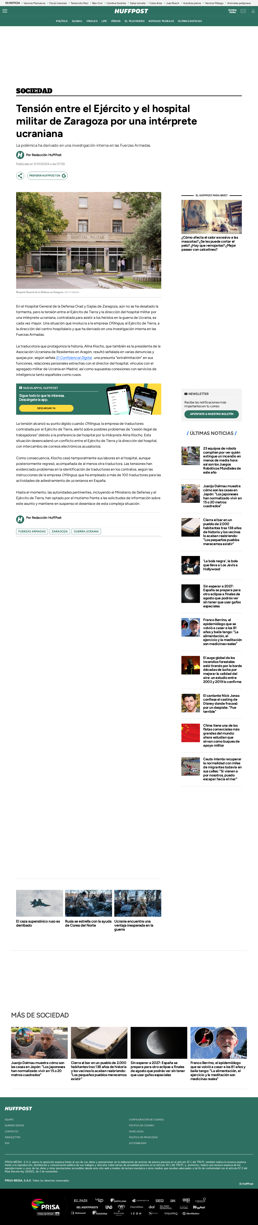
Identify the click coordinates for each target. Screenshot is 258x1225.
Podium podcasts (120, 1212)
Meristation (191, 1212)
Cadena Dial (153, 1206)
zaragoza (60, 531)
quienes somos (14, 1125)
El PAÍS (83, 1200)
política (62, 21)
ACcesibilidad (137, 1143)
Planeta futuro (183, 1206)
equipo (9, 1119)
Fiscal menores (58, 3)
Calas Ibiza (156, 3)
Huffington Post (88, 1206)
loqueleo (172, 1212)
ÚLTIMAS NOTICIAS (190, 21)
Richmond (80, 1212)
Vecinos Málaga (214, 3)
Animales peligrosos (239, 3)
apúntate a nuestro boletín (211, 414)
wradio (122, 1206)
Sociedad (34, 91)
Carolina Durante (116, 3)
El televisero (135, 21)
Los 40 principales (102, 1200)
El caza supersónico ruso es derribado (38, 923)
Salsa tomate (138, 3)
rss (7, 1143)
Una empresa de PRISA (47, 1204)
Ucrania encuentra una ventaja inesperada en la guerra (133, 925)
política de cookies (141, 1125)
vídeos (116, 21)
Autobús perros (192, 3)
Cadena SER (160, 1200)
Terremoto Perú (79, 3)
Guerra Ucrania (86, 531)
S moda (154, 1212)
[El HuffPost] (131, 11)
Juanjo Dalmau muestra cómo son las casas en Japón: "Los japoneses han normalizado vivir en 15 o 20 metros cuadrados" (222, 496)
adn (185, 1200)
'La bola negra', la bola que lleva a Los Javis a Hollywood (220, 565)
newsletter (12, 1137)
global (77, 21)
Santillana (121, 1200)
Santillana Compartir (142, 1200)
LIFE (104, 21)
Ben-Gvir (97, 3)
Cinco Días (138, 1206)
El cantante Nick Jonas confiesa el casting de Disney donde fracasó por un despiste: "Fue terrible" (221, 703)
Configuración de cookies (146, 1119)
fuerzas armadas (32, 531)
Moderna (100, 1212)
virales (92, 21)
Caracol (201, 1200)
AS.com (172, 1200)
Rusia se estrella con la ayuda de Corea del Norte (88, 923)
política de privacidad (143, 1137)
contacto (11, 1131)
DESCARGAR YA (46, 408)
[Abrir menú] (4, 11)
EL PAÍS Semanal (167, 1206)
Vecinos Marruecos (34, 3)
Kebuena (197, 1206)
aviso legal (136, 1131)
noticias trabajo (161, 21)
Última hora (232, 11)
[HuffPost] (18, 1108)
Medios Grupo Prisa (47, 1213)
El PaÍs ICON (137, 1212)
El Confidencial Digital (74, 357)
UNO (110, 1206)
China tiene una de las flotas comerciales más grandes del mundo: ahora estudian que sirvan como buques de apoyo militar (221, 735)
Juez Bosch (172, 3)
